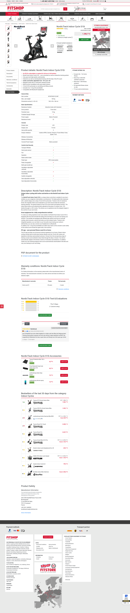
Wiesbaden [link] (25, 553)
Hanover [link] (13, 548)
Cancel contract (48, 537)
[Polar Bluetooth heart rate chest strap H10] (25, 368)
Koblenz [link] (8, 550)
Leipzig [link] (16, 550)
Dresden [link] (29, 545)
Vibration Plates (69, 576)
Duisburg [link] (14, 547)
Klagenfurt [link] (16, 564)
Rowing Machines (69, 543)
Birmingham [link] (17, 559)
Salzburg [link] (24, 564)
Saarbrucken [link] (9, 553)
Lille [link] (7, 581)
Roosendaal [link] (9, 570)
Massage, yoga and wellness (82, 13)
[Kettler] (38, 459)
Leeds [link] (12, 559)
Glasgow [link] (8, 560)
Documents (9, 76)
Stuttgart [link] (20, 553)
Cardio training (12, 13)
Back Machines (68, 571)
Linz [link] (21, 564)
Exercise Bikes (68, 540)
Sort (27, 323)
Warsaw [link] (8, 589)
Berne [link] (10, 574)
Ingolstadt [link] (18, 548)
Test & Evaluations (11, 83)
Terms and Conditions (41, 544)
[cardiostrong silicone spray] (25, 382)
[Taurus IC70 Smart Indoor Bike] (29, 402)
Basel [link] (7, 574)
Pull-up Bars (68, 573)
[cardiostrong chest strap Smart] (25, 375)
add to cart (85, 39)
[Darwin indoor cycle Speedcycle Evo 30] (29, 449)
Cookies (38, 546)
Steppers (67, 563)
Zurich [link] (19, 574)
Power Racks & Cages (70, 565)
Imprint (13, 1)
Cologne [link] (12, 550)
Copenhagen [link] (9, 585)
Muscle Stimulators (69, 574)
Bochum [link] (25, 544)
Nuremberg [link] (13, 552)
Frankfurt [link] (22, 547)
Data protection (52, 544)
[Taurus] (38, 403)
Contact (21, 1)
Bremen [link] (19, 545)
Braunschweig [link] (13, 545)
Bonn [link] (28, 544)
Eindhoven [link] (26, 568)
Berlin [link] (16, 544)
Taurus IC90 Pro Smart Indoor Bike (42, 408)
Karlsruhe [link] (23, 548)
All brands (67, 579)
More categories (100, 13)
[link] (75, 100)
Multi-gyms (67, 545)
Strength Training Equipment (30, 13)
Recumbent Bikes (69, 558)
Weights (67, 554)
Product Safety (10, 92)
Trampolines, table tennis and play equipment (56, 13)
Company (9, 1)
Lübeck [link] (20, 550)
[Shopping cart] (105, 9)
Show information (26, 512)
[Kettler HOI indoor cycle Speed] (29, 457)
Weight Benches (69, 551)
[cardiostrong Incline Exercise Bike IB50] (29, 418)
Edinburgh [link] (28, 559)
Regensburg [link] (19, 552)
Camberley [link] (23, 559)
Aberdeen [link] (8, 559)
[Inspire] (38, 466)
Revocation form (40, 550)
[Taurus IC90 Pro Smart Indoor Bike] (29, 410)
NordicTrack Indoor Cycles (31, 23)
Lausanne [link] (15, 574)
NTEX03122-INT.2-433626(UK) (31, 256)
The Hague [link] (20, 568)
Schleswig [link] (15, 553)
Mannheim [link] (24, 550)
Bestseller (9, 89)
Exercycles (67, 560)
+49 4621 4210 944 (102, 54)
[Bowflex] (38, 474)
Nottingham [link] (24, 560)
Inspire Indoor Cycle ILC (39, 464)
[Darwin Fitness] (38, 451)
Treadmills (67, 541)
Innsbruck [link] (11, 564)
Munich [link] (29, 550)
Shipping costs (39, 548)
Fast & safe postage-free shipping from (43, 4)
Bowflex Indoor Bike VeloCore (41, 472)
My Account (101, 1)
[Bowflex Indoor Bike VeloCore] (29, 473)
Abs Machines (68, 569)
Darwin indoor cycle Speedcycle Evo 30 (43, 448)
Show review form (45, 315)
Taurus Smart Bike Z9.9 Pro (40, 440)
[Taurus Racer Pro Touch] (29, 425)
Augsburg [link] (12, 544)
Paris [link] (10, 581)
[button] (8, 28)
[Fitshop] (15, 9)
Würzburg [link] (8, 555)
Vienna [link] (28, 564)
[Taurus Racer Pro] (29, 433)
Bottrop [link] (8, 545)
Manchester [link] (17, 560)
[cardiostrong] (38, 419)
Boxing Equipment (69, 556)
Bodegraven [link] (15, 568)
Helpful (25, 339)
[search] (65, 9)
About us (51, 546)
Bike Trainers (68, 562)
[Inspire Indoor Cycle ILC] (29, 465)
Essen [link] (18, 547)
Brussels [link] (13, 577)
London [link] (13, 560)
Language (95, 1)
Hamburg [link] (8, 548)
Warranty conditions (11, 79)
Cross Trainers (68, 538)
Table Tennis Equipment (70, 549)
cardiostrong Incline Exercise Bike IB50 (43, 416)
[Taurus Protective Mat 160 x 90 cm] (25, 361)
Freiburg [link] (27, 547)
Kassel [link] (27, 548)
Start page (7, 23)
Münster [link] (8, 552)
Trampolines (68, 547)
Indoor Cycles (21, 23)
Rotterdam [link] (14, 570)
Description (9, 73)
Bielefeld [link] (20, 544)
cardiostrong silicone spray (36, 380)
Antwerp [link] (8, 577)
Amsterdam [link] (9, 568)
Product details (10, 70)
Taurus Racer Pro (37, 432)
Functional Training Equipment (72, 567)
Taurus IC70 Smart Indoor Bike (41, 400)
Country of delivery (86, 1)
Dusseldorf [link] (8, 547)
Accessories (9, 86)
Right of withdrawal (53, 548)
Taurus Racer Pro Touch (39, 424)
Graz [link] (7, 564)
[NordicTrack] (19, 27)
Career (17, 1)
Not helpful (31, 339)
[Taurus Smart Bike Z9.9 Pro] (29, 441)
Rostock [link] (24, 552)
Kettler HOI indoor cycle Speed (41, 456)
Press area (51, 557)
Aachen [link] (8, 544)
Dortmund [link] (24, 545)
